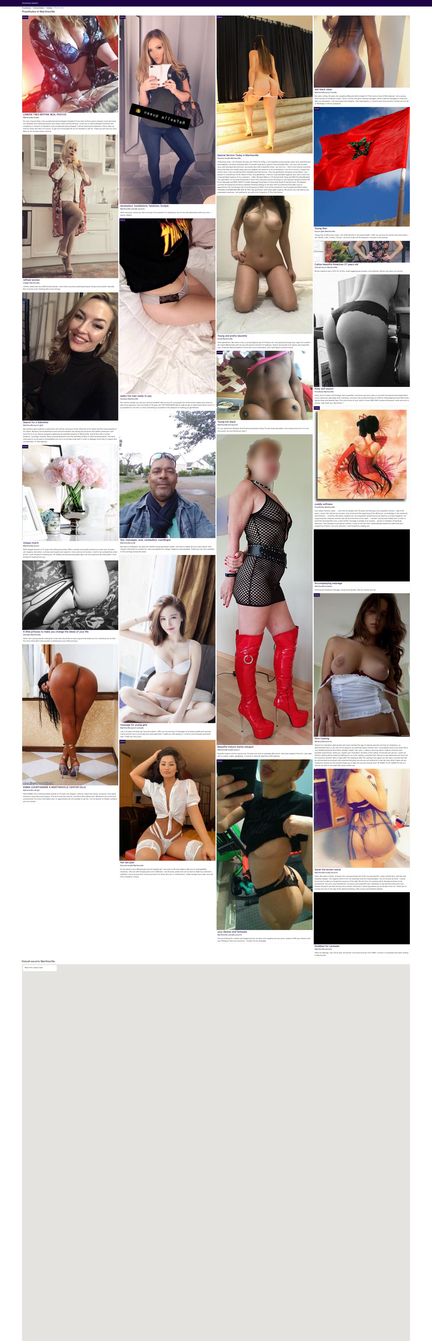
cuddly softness (324, 504)
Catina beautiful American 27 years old (336, 264)
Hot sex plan (127, 862)
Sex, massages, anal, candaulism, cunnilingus (145, 539)
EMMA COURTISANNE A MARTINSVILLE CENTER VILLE (54, 787)
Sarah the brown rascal (328, 869)
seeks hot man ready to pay (136, 395)
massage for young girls (133, 724)
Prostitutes (26, 8)
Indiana (49, 8)
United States (38, 8)
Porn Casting (322, 738)
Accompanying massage (328, 583)
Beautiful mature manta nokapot (235, 746)
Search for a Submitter (35, 422)
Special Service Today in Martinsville (237, 155)
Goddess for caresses (327, 946)
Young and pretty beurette (232, 335)
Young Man (321, 228)
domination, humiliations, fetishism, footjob (144, 205)
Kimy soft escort (324, 388)
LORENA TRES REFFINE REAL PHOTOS (44, 114)
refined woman (31, 279)
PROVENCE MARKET (30, 3)
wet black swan (323, 89)
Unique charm (31, 542)
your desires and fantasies (232, 931)
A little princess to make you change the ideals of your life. (56, 631)
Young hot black (226, 421)
